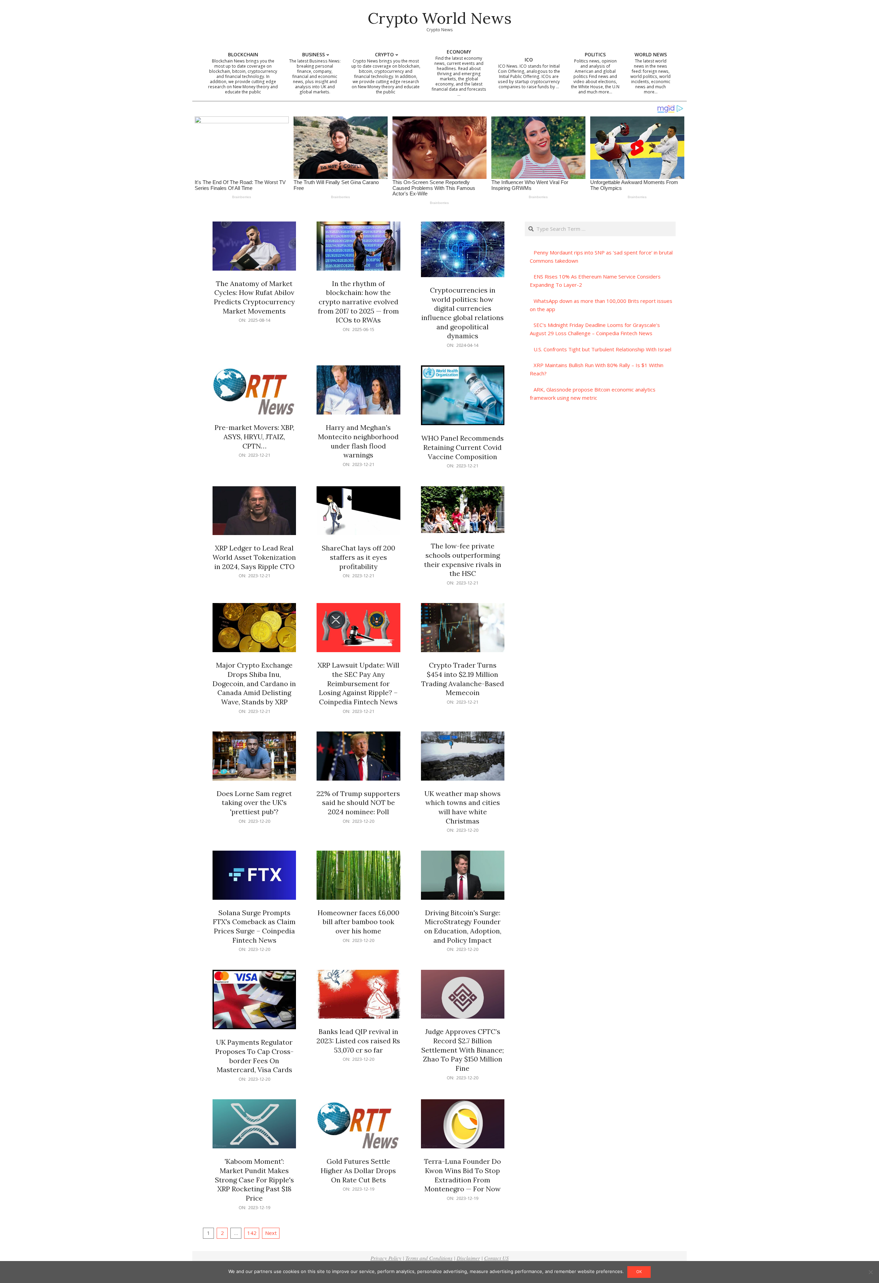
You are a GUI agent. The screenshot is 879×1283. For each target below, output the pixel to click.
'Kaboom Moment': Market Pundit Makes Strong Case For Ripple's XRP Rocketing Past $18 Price (254, 1179)
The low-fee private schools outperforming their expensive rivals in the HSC (462, 560)
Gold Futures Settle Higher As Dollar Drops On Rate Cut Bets (358, 1170)
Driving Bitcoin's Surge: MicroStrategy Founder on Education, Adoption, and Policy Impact (462, 926)
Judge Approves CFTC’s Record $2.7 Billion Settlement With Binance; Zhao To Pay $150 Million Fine (462, 1049)
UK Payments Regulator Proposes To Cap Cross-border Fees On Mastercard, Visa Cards (254, 1056)
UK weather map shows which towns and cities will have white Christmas (462, 807)
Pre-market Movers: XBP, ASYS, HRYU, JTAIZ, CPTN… (254, 436)
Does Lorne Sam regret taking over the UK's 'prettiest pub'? (254, 802)
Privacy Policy (385, 1257)
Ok (639, 1271)
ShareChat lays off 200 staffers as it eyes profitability (358, 557)
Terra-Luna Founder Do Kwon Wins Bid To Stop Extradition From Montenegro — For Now (462, 1175)
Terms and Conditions (429, 1257)
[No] (870, 1272)
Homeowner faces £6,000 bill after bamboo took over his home (358, 921)
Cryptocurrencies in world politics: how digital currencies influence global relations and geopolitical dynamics (462, 313)
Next (271, 1232)
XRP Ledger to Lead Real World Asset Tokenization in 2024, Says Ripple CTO (254, 557)
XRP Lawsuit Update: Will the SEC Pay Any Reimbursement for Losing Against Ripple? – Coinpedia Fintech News (358, 683)
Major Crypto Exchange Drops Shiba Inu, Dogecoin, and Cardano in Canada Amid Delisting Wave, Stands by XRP (254, 683)
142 (251, 1232)
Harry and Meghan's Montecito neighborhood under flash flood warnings (358, 441)
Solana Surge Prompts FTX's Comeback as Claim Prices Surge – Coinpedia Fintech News (254, 926)
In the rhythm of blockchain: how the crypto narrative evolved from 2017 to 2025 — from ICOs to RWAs (358, 302)
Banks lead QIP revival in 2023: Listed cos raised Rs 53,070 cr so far (358, 1040)
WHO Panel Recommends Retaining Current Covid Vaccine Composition (462, 447)
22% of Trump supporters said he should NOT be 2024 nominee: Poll (358, 802)
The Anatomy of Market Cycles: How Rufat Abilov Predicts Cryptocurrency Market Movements (254, 297)
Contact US (496, 1257)
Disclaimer (468, 1257)
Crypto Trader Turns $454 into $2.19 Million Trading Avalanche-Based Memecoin (462, 679)
